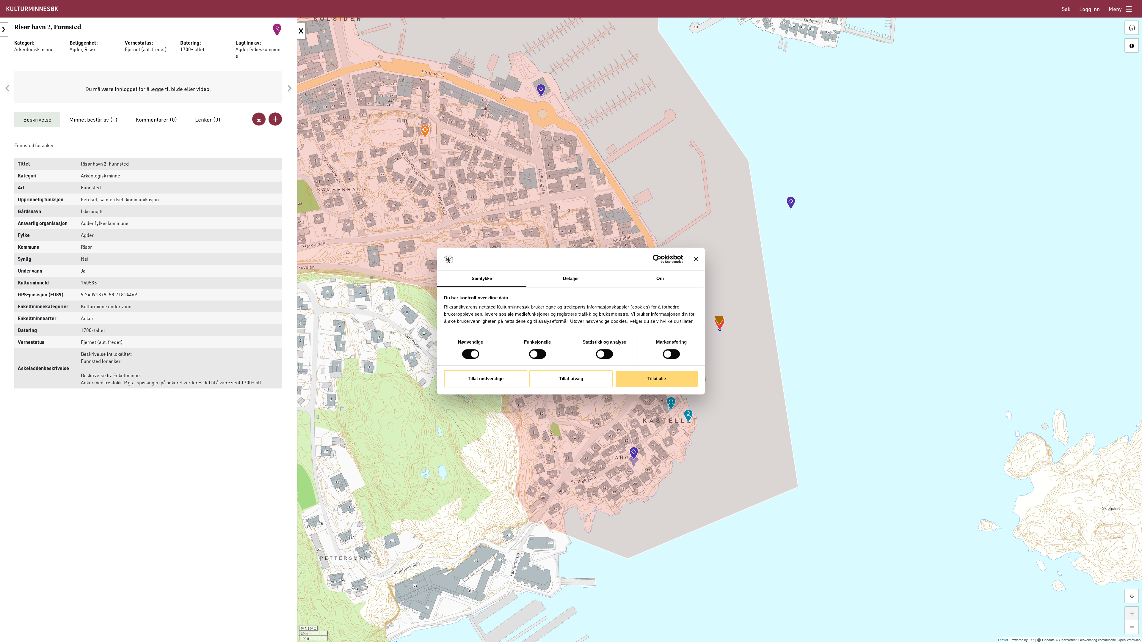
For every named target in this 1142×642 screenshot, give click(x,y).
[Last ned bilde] (259, 119)
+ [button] (1132, 613)
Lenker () (208, 119)
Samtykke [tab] (482, 278)
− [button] (1132, 627)
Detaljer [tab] (571, 278)
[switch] (537, 354)
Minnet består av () (93, 119)
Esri (1031, 639)
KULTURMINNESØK (32, 8)
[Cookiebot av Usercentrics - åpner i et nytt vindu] (657, 259)
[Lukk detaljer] (301, 31)
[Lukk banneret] (696, 259)
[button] (7, 88)
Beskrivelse (37, 119)
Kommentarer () (156, 119)
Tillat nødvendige (485, 378)
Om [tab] (660, 278)
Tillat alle (656, 378)
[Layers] (1131, 27)
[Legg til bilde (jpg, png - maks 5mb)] (275, 119)
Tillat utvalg (571, 378)
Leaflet (1003, 639)
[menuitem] (1066, 9)
